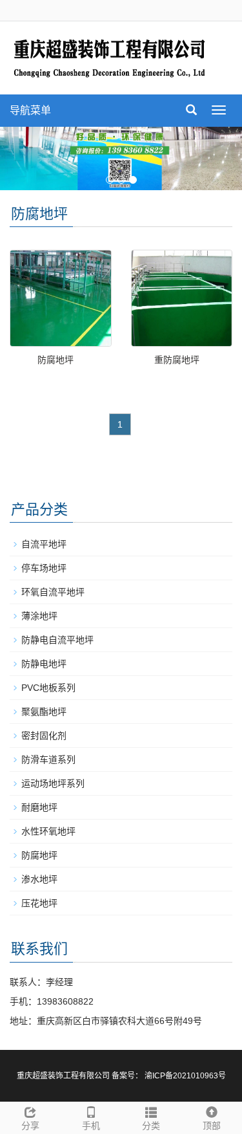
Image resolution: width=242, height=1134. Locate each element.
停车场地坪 (43, 568)
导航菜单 (30, 110)
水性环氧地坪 (48, 831)
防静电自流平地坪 (57, 640)
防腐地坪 (55, 359)
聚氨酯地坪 (43, 711)
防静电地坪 (43, 664)
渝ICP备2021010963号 (185, 1075)
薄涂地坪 (39, 616)
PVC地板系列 (48, 687)
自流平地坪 (43, 544)
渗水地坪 (39, 879)
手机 (91, 1125)
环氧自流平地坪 (53, 592)
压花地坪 (39, 903)
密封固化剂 (43, 735)
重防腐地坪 (176, 359)
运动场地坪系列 (53, 783)
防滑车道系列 (48, 759)
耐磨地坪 (39, 807)
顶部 (212, 1125)
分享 (30, 1125)
